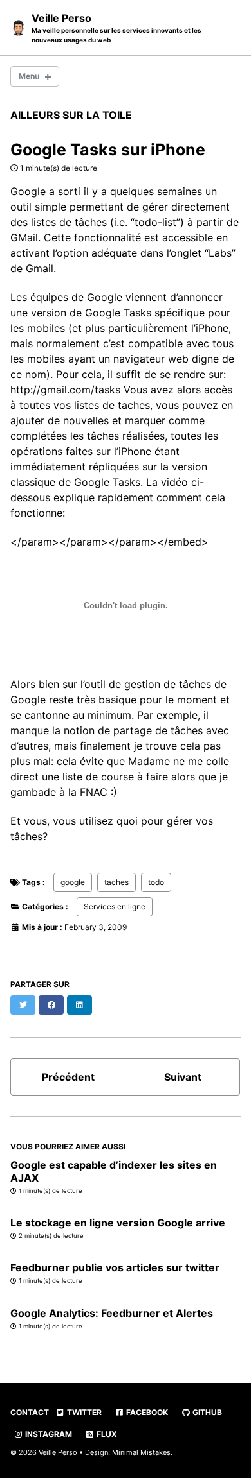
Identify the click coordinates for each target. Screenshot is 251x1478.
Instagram (47, 1434)
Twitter (83, 1412)
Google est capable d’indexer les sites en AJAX (113, 1171)
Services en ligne (114, 906)
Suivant (182, 1076)
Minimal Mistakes (141, 1452)
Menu (29, 76)
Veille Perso (116, 28)
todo (156, 882)
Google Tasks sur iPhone (107, 149)
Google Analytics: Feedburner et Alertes (111, 1313)
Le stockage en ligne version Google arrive (117, 1222)
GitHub (206, 1412)
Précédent (68, 1076)
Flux (106, 1434)
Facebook (146, 1412)
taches (116, 882)
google (72, 882)
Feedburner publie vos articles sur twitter (114, 1267)
